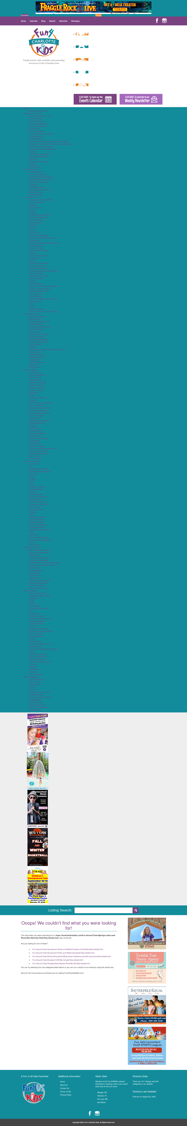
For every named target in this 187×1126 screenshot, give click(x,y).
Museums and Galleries (38, 263)
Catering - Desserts (37, 387)
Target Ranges (35, 296)
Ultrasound (33, 364)
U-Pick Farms (34, 710)
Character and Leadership (39, 471)
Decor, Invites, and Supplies (40, 403)
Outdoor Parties (35, 430)
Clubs (31, 476)
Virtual (31, 542)
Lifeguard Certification (38, 628)
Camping (33, 212)
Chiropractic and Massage (39, 326)
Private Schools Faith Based (40, 146)
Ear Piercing (34, 567)
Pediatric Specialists (37, 357)
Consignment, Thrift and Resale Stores (45, 562)
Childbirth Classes (36, 324)
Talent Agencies (35, 194)
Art (30, 466)
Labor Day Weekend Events (40, 697)
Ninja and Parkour (36, 633)
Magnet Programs (36, 136)
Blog (43, 21)
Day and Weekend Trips (39, 217)
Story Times (34, 534)
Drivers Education (36, 489)
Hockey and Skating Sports (40, 618)
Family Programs (36, 494)
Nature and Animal (36, 517)
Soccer (32, 651)
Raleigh (98, 15)
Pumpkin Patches (36, 702)
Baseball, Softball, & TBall (39, 595)
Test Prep (33, 159)
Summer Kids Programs (38, 537)
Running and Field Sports (39, 644)
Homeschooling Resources (40, 179)
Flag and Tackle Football (39, 608)
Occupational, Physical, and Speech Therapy (47, 349)
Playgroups (33, 184)
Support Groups (35, 192)
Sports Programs (31, 590)
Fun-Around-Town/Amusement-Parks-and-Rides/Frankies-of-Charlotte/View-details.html (67, 949)
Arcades (32, 205)
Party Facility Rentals (37, 433)
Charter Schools (35, 118)
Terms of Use (65, 1091)
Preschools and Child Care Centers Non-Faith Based (50, 144)
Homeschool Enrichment (39, 504)
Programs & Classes (32, 461)
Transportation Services (38, 161)
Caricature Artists (36, 385)
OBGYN (32, 347)
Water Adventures (36, 309)
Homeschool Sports (37, 621)
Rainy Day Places (36, 273)
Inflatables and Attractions (39, 420)
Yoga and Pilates (36, 674)
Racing (32, 639)
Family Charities (35, 172)
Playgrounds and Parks (38, 268)
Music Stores (34, 578)
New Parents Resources (39, 182)
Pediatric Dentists (36, 354)
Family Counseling (36, 337)
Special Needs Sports (38, 654)
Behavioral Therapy (37, 316)
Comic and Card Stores (38, 560)
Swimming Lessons (37, 659)
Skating (32, 281)
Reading (32, 151)
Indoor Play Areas (36, 248)
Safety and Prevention (38, 524)
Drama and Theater (37, 486)
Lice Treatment (35, 344)
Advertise (63, 21)
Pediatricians (34, 359)
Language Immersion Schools (41, 133)
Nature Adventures (36, 265)
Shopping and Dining (32, 547)
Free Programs (35, 499)
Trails (31, 306)
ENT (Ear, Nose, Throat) (39, 334)
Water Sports (34, 669)
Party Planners (35, 436)
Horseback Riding (36, 623)
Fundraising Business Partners (41, 177)
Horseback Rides (36, 245)
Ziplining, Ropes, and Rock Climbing (43, 311)
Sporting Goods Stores (38, 583)
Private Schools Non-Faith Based (42, 149)
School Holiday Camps (38, 111)
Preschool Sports (36, 636)
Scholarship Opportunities (39, 154)
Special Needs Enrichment (40, 529)
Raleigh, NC (102, 1092)
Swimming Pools (35, 293)
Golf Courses (34, 240)
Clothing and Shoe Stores (39, 557)
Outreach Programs (37, 519)
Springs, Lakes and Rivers (39, 288)
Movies (32, 260)
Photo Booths (34, 441)
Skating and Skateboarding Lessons (43, 649)
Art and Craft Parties (37, 375)
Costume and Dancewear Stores (42, 565)
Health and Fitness (36, 616)
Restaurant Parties (36, 446)
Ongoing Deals (35, 699)
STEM (31, 532)
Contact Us (64, 1088)
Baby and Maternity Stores (40, 550)
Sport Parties (34, 456)
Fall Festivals (34, 684)
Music (31, 514)
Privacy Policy (65, 1095)
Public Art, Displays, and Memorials (43, 271)
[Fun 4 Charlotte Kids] (44, 42)
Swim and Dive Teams (38, 656)
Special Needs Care (37, 362)
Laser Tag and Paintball (38, 250)
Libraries (32, 253)
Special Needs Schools (38, 156)
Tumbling (33, 664)
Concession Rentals (37, 397)
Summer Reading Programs (40, 540)
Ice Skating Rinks (36, 694)
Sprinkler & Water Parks (38, 291)
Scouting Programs (37, 527)
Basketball (33, 598)
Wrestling (33, 672)
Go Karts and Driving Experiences (42, 238)
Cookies (32, 400)
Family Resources (31, 169)
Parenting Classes (36, 522)
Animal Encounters (36, 202)
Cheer (31, 600)
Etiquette (32, 491)
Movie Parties (34, 428)
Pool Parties (34, 443)
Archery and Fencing (37, 593)
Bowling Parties (35, 380)
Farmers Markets (36, 570)
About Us (64, 1085)
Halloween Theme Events (39, 692)
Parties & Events (30, 370)
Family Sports (34, 606)
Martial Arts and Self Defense (41, 631)
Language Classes (36, 509)
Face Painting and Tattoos (39, 408)
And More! (101, 1102)
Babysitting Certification (38, 469)
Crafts (31, 481)
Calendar (34, 21)
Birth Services (34, 319)
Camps (27, 108)
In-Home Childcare (36, 131)
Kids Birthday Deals (37, 423)
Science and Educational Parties (42, 448)
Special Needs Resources (39, 189)
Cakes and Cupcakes (37, 382)
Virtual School (34, 166)
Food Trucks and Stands (39, 413)
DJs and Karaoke (36, 405)
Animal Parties (35, 372)
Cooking (32, 479)
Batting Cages (35, 207)
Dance (31, 484)
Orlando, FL (102, 1095)
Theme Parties (35, 458)
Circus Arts (33, 474)
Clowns (32, 395)
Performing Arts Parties (38, 438)
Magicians (33, 425)
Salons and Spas (36, 278)
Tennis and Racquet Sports (40, 661)
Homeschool (34, 128)
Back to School (35, 682)
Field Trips (33, 225)
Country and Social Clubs (39, 215)
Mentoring (33, 512)
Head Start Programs (37, 126)
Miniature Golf (35, 258)
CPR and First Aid (36, 329)
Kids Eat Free (34, 575)
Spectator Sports (36, 283)
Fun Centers (34, 232)
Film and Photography (38, 496)
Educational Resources (38, 123)
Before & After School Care (40, 116)
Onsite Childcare (36, 139)
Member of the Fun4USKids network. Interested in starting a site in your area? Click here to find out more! (111, 1084)
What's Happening (31, 677)
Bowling (32, 210)
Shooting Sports (35, 646)
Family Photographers (38, 174)
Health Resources (31, 314)
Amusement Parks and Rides (41, 199)
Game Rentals (35, 418)
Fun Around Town (31, 197)
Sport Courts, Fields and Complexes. (44, 286)
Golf (31, 611)
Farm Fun (33, 689)
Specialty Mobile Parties (38, 453)
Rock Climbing (35, 641)
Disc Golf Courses (36, 220)
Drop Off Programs (36, 121)
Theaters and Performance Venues (43, 298)
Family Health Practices (38, 342)
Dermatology (34, 331)
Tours (31, 304)
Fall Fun (32, 687)
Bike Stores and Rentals (39, 552)
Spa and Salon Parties (38, 451)
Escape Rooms (35, 222)
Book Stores (34, 555)
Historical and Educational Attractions (44, 243)
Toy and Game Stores (38, 588)
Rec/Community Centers (39, 276)
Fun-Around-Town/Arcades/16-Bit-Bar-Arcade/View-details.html (57, 960)
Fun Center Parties (37, 415)
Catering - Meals (36, 390)
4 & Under (33, 463)
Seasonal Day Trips (37, 705)
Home (23, 21)
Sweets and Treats (36, 585)
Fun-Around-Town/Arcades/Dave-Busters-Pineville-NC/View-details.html (61, 963)
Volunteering (34, 545)
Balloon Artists (35, 377)
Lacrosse (33, 626)
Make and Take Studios (38, 255)
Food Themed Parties (38, 410)
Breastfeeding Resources (39, 321)
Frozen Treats (35, 573)
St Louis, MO (102, 1099)
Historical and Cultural (38, 502)
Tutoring (32, 164)
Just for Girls (34, 507)
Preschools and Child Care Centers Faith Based (48, 141)
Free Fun (33, 230)
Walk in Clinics (35, 367)
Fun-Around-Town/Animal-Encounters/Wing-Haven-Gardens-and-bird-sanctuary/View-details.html (71, 956)
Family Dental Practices (38, 339)
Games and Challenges (38, 235)
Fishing (32, 227)
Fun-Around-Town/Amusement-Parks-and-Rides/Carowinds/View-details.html (63, 953)
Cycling (32, 603)
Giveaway (75, 21)
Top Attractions (35, 301)
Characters (33, 392)
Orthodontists (34, 352)
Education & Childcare (33, 113)
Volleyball (33, 666)
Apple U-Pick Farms (37, 679)
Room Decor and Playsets (39, 580)
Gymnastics (34, 613)
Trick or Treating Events (38, 707)
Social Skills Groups (37, 187)
